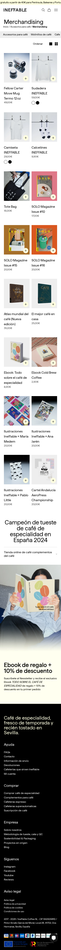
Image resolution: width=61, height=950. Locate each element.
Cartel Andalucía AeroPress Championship (44, 495)
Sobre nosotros (12, 829)
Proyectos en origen (15, 842)
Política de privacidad (15, 904)
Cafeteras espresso (15, 801)
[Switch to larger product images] (49, 43)
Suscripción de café (15, 810)
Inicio (5, 27)
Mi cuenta (9, 773)
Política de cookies (13, 907)
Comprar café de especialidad (21, 793)
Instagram (9, 866)
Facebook (9, 870)
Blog (6, 847)
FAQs (7, 752)
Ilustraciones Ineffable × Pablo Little (16, 495)
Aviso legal (9, 900)
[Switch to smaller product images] (56, 43)
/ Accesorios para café (20, 27)
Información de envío (16, 760)
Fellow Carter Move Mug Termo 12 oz (13, 93)
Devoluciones (12, 765)
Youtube (9, 875)
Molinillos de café (41, 34)
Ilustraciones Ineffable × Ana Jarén (42, 436)
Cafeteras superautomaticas (20, 806)
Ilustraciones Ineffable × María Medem (16, 436)
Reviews (9, 879)
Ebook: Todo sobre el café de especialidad (15, 378)
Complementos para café (18, 797)
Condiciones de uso (14, 911)
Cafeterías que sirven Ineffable (21, 769)
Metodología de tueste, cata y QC (23, 834)
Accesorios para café (15, 34)
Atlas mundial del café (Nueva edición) (16, 319)
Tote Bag (10, 207)
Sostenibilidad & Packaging (20, 838)
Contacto (9, 756)
